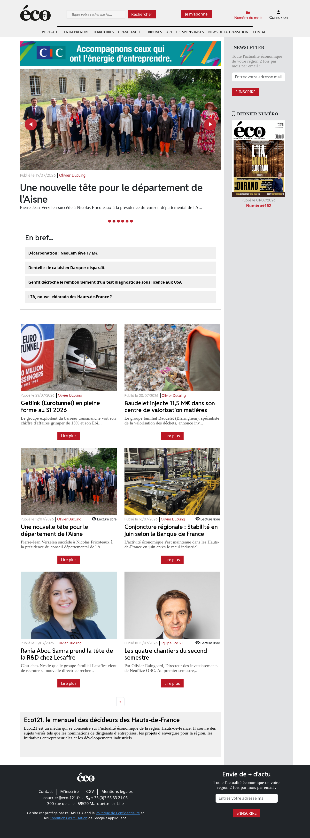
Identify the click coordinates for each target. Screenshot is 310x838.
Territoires (103, 32)
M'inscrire (69, 791)
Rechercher (141, 14)
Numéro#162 (258, 205)
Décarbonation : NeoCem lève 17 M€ (63, 253)
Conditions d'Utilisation (68, 818)
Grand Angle (129, 32)
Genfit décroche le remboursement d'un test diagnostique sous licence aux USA (105, 282)
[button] (31, 124)
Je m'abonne (196, 14)
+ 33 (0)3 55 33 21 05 (109, 797)
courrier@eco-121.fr (61, 797)
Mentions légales (117, 791)
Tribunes (154, 32)
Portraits (50, 32)
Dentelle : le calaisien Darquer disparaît (66, 267)
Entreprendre (76, 32)
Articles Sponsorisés (185, 32)
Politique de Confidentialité (118, 813)
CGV (90, 791)
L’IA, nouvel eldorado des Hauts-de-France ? (70, 296)
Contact (260, 32)
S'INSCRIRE (245, 92)
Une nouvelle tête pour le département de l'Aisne (111, 193)
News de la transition (228, 32)
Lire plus (69, 436)
